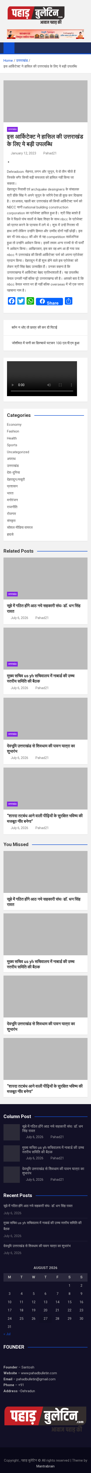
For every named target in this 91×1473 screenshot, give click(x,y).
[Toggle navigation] (20, 47)
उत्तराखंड (12, 129)
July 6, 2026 (19, 618)
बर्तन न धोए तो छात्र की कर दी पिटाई (34, 327)
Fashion (13, 431)
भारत (10, 493)
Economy (14, 424)
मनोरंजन (12, 500)
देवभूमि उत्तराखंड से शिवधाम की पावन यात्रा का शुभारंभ (37, 1246)
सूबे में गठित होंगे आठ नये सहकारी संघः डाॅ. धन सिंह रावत (38, 1206)
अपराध (11, 459)
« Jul (7, 1334)
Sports (12, 445)
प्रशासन (12, 486)
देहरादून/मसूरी (16, 479)
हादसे (10, 534)
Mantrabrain (45, 1466)
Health (12, 438)
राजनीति (12, 507)
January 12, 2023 (23, 153)
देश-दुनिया (13, 472)
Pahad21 (50, 153)
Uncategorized (18, 452)
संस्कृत (11, 521)
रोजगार (11, 514)
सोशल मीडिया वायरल (20, 527)
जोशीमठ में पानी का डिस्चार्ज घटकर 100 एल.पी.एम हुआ (45, 343)
